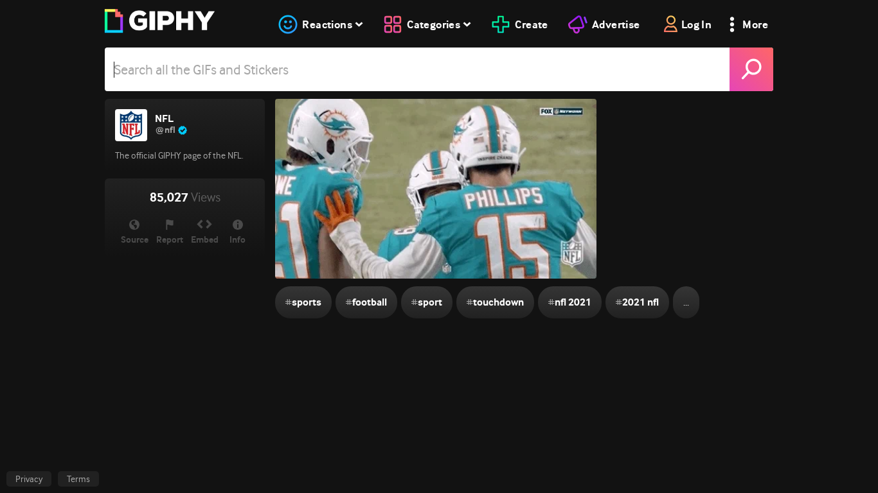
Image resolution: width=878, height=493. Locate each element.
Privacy (28, 479)
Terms (78, 479)
